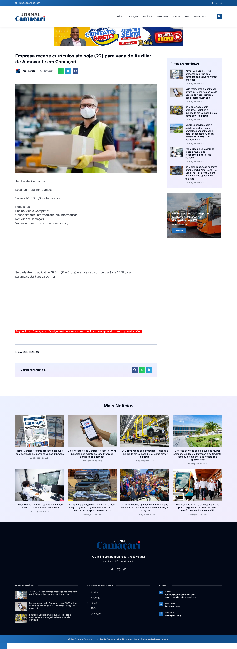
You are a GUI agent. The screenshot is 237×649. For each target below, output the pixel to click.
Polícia (176, 16)
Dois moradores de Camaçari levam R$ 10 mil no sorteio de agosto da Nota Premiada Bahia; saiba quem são (201, 93)
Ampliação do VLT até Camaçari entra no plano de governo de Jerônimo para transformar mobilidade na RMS (197, 507)
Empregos (162, 16)
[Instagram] (217, 3)
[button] (219, 16)
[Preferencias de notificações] (3, 646)
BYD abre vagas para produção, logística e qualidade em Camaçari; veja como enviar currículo (201, 111)
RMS (187, 16)
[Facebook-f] (213, 3)
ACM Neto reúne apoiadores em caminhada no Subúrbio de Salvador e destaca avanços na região (144, 507)
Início (120, 16)
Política (147, 16)
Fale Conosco (201, 16)
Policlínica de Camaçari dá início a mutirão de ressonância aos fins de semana (199, 153)
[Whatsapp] (221, 3)
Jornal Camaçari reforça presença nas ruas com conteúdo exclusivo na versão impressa (201, 75)
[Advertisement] (86, 247)
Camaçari (133, 16)
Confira (179, 230)
